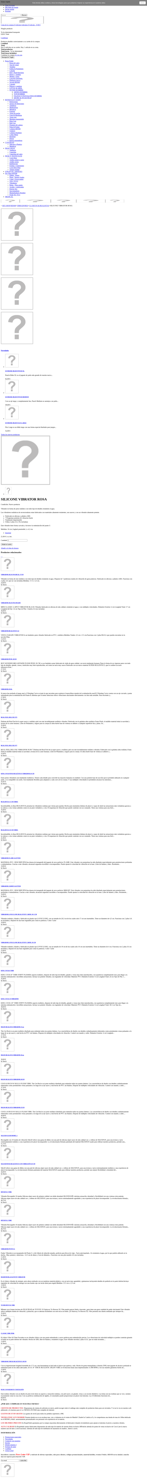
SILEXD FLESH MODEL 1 (9, 1135)
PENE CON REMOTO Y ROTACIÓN (12, 1389)
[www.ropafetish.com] (22, 23)
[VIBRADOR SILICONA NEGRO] (7, 598)
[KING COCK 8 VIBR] (7, 966)
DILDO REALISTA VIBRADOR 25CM (12, 1107)
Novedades (5, 350)
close (143, 3)
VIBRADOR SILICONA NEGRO (11, 603)
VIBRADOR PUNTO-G (8, 1249)
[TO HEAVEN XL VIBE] (7, 1301)
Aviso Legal (9, 1451)
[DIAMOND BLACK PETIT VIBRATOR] (7, 1273)
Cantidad (4, 540)
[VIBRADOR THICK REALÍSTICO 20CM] (7, 1357)
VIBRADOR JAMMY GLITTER (11, 886)
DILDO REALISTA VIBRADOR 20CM (12, 1079)
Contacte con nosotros (12, 1441)
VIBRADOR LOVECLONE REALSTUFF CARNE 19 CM (18, 942)
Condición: (5, 504)
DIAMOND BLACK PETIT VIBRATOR (13, 1277)
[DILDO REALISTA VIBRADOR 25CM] (7, 1103)
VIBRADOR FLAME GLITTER (10, 858)
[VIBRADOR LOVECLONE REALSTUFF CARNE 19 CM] (7, 938)
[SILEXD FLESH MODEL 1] (7, 1131)
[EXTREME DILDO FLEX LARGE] (12, 419)
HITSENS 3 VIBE (6, 1192)
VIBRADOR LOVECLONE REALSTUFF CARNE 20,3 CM (19, 914)
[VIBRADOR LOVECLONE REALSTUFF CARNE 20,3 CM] (7, 910)
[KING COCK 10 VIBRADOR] (7, 994)
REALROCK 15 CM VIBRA (9, 802)
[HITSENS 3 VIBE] (7, 1188)
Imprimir (8, 533)
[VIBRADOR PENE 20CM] (7, 655)
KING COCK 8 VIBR (7, 970)
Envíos (7, 1443)
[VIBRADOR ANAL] (7, 685)
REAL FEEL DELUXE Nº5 (9, 717)
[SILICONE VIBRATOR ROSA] (8, 494)
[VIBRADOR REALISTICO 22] (7, 627)
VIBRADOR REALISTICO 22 (10, 631)
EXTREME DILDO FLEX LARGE (15, 423)
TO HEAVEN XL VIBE (8, 1305)
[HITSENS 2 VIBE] (7, 1216)
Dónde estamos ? (11, 1445)
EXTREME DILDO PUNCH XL (15, 371)
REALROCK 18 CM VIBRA (9, 830)
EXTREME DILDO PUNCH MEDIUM (17, 397)
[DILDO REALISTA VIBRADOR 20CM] (7, 1075)
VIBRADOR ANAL (6, 689)
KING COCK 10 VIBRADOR (10, 999)
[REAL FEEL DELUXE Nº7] (7, 741)
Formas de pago (10, 1447)
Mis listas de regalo (11, 7)
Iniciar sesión (9, 9)
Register (8, 11)
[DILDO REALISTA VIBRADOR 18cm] (7, 1051)
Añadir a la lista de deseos (10, 548)
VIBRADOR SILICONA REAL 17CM (12, 574)
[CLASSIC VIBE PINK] (7, 1329)
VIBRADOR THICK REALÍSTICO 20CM (13, 1361)
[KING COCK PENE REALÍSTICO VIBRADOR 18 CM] (7, 769)
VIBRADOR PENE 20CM (8, 659)
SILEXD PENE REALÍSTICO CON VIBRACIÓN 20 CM (18, 1164)
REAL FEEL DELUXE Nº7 (9, 745)
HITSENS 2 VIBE (6, 1220)
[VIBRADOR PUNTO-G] (7, 1245)
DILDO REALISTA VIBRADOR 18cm (12, 1055)
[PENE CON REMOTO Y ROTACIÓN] (7, 1385)
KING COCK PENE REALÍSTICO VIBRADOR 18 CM (17, 773)
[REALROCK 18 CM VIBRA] (7, 826)
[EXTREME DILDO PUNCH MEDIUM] (12, 393)
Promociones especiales (13, 1437)
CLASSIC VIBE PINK (7, 1333)
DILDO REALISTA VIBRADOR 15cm (12, 1027)
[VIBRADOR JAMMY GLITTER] (7, 882)
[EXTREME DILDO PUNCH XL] (12, 367)
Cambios (8, 1449)
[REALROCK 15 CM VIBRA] (7, 797)
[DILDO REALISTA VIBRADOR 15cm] (7, 1023)
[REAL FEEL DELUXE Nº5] (7, 713)
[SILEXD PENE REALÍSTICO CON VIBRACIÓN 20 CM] (7, 1160)
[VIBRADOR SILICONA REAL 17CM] (7, 570)
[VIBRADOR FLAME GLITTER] (7, 854)
